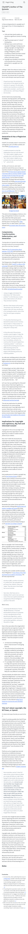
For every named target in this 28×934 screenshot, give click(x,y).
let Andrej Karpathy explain (15, 289)
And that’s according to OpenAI (13, 524)
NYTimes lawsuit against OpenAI (17, 172)
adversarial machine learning (11, 400)
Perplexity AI (6, 363)
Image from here (14, 211)
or (7, 251)
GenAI (4, 12)
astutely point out (14, 146)
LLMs (8, 12)
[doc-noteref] (18, 193)
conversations (14, 249)
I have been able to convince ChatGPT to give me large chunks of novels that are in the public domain (14, 175)
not (9, 251)
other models (5, 185)
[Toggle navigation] (3, 2)
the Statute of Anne (11, 476)
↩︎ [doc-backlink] (4, 887)
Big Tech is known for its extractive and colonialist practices (12, 701)
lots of (9, 249)
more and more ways (20, 181)
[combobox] (24, 2)
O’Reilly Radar (7, 878)
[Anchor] (10, 138)
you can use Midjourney (8, 191)
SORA (20, 221)
